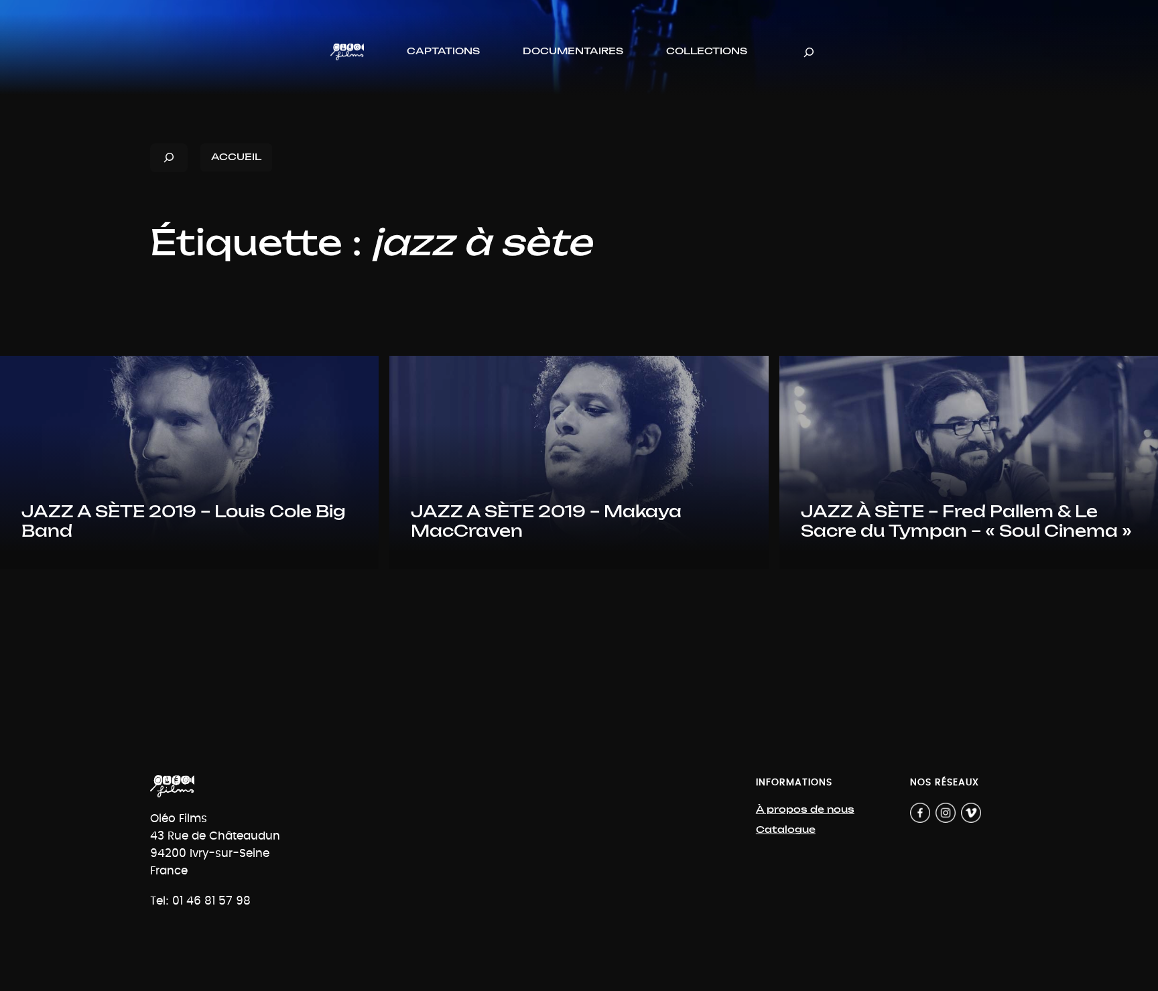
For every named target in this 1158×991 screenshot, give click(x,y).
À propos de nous (805, 810)
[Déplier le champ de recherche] (809, 52)
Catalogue (786, 830)
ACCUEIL (236, 157)
